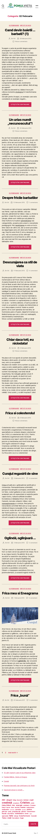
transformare (24, 816)
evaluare (26, 805)
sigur (30, 813)
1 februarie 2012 (19, 598)
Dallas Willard (6, 805)
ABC (3, 800)
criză (32, 803)
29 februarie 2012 (25, 38)
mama (22, 807)
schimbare (19, 813)
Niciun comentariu (21, 41)
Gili (14, 38)
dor (13, 805)
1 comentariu (33, 202)
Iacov (8, 807)
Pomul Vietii (12, 833)
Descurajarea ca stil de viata (20, 264)
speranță (5, 816)
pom (9, 811)
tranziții (34, 816)
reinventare (31, 811)
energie (19, 805)
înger (22, 818)
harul (3, 807)
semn (26, 813)
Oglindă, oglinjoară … (20, 538)
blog (14, 800)
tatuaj (16, 816)
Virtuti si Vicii (25, 25)
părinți (23, 811)
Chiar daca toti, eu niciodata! (20, 341)
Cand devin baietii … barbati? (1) (20, 32)
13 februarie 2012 (19, 202)
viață (9, 818)
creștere (16, 803)
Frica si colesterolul (20, 413)
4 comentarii (33, 270)
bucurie (20, 800)
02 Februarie (14, 25)
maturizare (30, 807)
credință (7, 802)
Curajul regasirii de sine (20, 474)
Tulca (4, 818)
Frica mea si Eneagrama (20, 593)
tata (11, 816)
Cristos (25, 802)
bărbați (25, 800)
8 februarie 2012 (25, 348)
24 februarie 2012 (25, 128)
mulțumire (5, 809)
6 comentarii (33, 598)
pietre (29, 809)
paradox (18, 809)
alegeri (9, 800)
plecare (4, 811)
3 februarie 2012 (19, 478)
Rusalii (4, 813)
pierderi (24, 809)
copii (31, 800)
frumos (32, 805)
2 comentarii (33, 543)
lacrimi (17, 807)
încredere (15, 818)
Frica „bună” (20, 695)
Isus (12, 807)
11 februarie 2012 (19, 270)
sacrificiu (10, 813)
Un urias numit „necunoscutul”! (20, 121)
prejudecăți (16, 811)
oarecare (12, 809)
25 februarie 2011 (19, 700)
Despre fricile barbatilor (20, 198)
